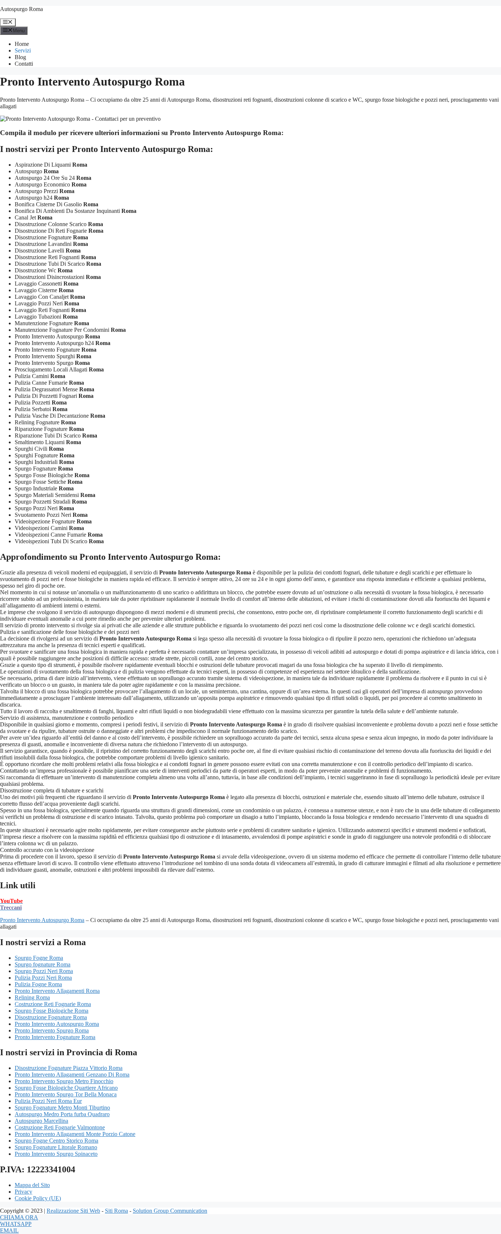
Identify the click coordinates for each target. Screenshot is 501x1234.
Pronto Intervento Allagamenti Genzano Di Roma (72, 1074)
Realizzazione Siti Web (73, 1211)
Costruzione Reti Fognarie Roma (53, 1004)
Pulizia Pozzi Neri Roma (43, 978)
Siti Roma (116, 1211)
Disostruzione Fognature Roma (51, 1017)
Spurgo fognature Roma (42, 964)
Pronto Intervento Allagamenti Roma (57, 991)
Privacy (23, 1191)
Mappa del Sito (32, 1185)
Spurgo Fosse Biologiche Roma (51, 1011)
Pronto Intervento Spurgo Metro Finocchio (64, 1081)
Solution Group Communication (170, 1211)
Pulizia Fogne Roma (38, 984)
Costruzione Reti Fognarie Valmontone (60, 1127)
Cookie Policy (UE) (38, 1198)
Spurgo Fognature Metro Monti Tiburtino (62, 1107)
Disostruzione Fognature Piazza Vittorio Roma (68, 1068)
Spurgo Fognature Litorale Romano (56, 1147)
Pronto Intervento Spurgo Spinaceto (56, 1154)
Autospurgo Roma (21, 9)
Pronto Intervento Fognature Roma (55, 1037)
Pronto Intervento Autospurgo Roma (42, 920)
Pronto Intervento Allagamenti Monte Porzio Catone (75, 1134)
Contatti (24, 64)
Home (22, 44)
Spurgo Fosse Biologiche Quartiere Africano (66, 1088)
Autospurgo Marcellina (41, 1121)
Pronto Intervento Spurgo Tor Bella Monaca (66, 1094)
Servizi (23, 50)
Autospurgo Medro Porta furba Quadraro (62, 1114)
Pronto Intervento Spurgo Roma (52, 1030)
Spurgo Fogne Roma (39, 958)
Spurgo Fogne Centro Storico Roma (56, 1140)
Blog (20, 57)
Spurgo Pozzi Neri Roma (44, 971)
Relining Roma (32, 997)
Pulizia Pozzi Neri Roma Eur (48, 1101)
